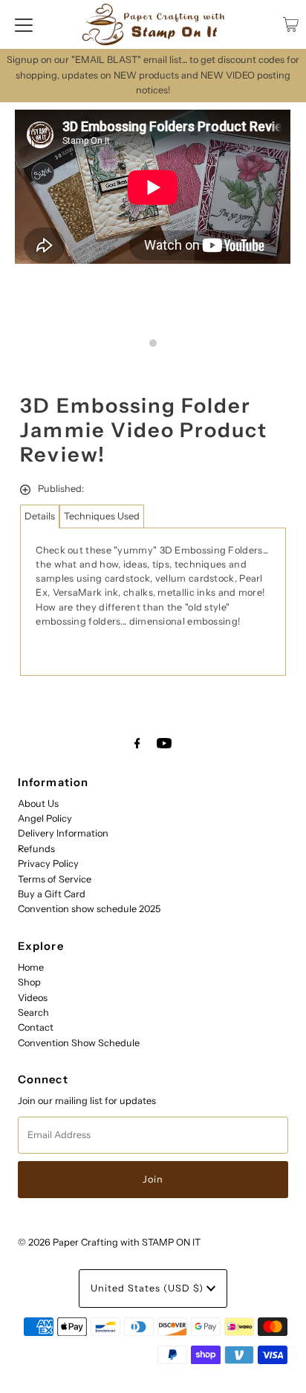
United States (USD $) (148, 1288)
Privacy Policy (48, 863)
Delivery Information (63, 833)
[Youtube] (164, 743)
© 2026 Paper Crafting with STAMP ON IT (109, 1242)
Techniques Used (102, 516)
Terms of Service (54, 879)
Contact (35, 1027)
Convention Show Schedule (79, 1042)
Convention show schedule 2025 (89, 908)
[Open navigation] (24, 24)
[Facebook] (137, 743)
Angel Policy (45, 818)
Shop (29, 982)
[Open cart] (291, 24)
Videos (33, 997)
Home (31, 967)
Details (40, 516)
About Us (38, 803)
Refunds (36, 848)
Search (33, 1012)
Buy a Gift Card (51, 894)
